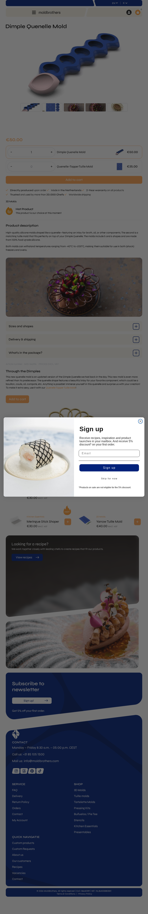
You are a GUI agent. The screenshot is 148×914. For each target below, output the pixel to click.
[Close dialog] (140, 421)
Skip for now (109, 478)
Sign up (109, 467)
